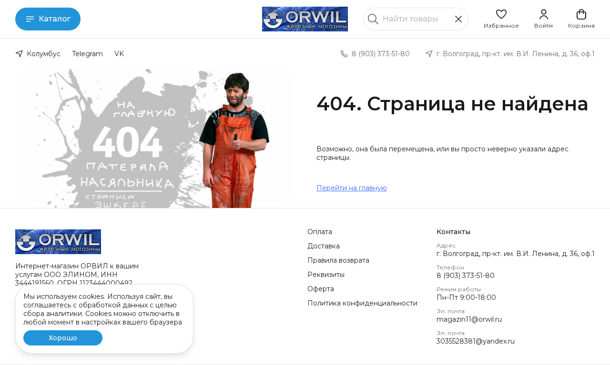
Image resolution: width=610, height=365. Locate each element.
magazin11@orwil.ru (469, 319)
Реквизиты (326, 274)
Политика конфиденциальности (362, 303)
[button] (501, 19)
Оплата (319, 231)
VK (119, 53)
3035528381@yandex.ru (476, 341)
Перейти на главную (351, 188)
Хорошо (63, 338)
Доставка (323, 246)
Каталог (55, 18)
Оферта (320, 289)
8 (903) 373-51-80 (466, 275)
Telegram (87, 53)
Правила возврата (338, 260)
